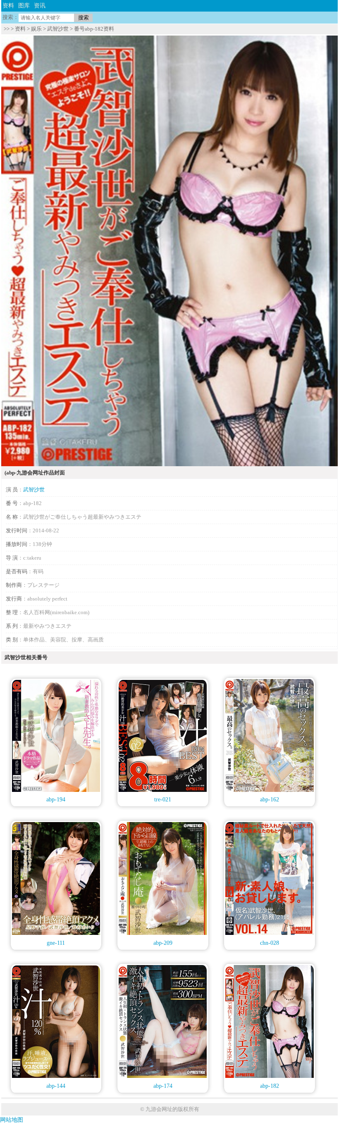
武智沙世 (58, 29)
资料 (8, 5)
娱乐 (36, 29)
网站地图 (11, 1120)
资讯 (39, 5)
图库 (24, 5)
